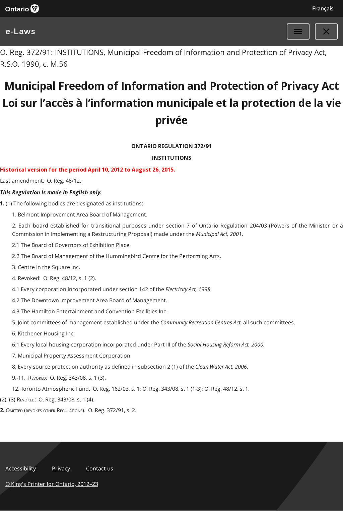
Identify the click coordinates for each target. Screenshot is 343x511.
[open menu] (298, 31)
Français (323, 8)
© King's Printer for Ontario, (51, 484)
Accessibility (20, 468)
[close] (326, 31)
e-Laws (20, 31)
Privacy (61, 468)
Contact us (99, 468)
